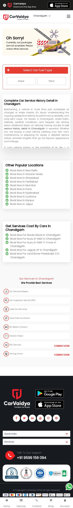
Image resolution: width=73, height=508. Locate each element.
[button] (36, 434)
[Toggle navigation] (68, 16)
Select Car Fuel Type (37, 70)
